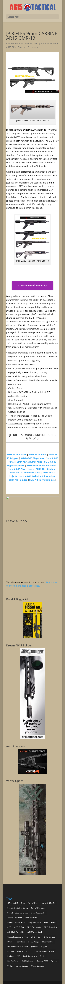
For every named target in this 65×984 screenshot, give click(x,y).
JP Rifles (34, 946)
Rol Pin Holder (28, 961)
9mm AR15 (32, 903)
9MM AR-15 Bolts (37, 454)
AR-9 (46, 922)
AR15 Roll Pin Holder (15, 932)
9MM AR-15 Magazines (32, 458)
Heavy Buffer (47, 941)
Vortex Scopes (22, 966)
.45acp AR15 (12, 903)
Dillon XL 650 (49, 937)
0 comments (34, 47)
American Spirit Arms (16, 922)
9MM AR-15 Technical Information (37, 476)
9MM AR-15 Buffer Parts (29, 461)
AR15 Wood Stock (35, 932)
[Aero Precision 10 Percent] (32, 773)
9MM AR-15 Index (18, 479)
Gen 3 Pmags (33, 941)
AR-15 (53, 922)
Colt (39, 937)
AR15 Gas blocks (34, 927)
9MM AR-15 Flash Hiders (21, 469)
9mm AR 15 (46, 43)
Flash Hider (20, 941)
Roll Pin (43, 956)
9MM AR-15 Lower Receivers (41, 465)
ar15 (9, 927)
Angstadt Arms (34, 922)
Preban (10, 956)
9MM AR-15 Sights (45, 469)
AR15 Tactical (16, 43)
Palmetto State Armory (17, 951)
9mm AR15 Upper (38, 908)
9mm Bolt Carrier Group (17, 913)
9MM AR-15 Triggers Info (42, 479)
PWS (18, 956)
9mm (23, 903)
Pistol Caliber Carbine (45, 951)
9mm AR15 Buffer (48, 903)
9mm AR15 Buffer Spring (17, 908)
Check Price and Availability (32, 285)
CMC (33, 937)
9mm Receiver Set (38, 913)
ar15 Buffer (19, 927)
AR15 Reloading (50, 927)
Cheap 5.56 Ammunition (17, 937)
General (22, 47)
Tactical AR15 (42, 961)
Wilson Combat (37, 966)
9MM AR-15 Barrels (16, 454)
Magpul (44, 946)
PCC (31, 951)
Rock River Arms (30, 956)
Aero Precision (31, 917)
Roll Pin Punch (13, 961)
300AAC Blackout (14, 917)
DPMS (10, 941)
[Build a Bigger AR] (32, 637)
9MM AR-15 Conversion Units (25, 472)
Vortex (10, 966)
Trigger (54, 961)
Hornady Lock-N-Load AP (17, 946)
